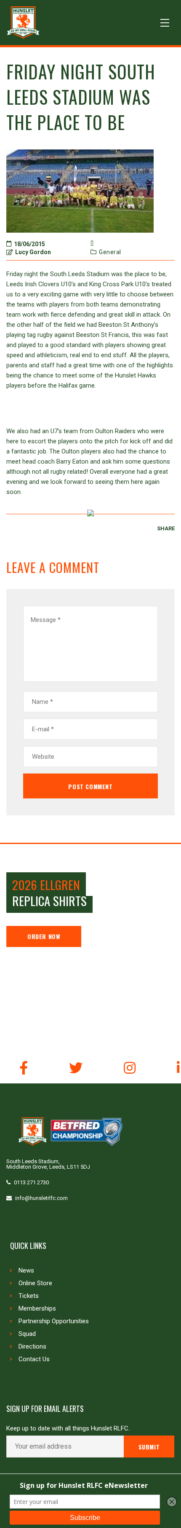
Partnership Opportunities (54, 1321)
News (26, 1270)
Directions (32, 1346)
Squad (27, 1334)
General (110, 252)
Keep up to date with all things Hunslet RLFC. (68, 1428)
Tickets (29, 1296)
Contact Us (34, 1359)
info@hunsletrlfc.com (41, 1198)
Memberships (37, 1308)
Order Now (43, 936)
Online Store (35, 1283)
